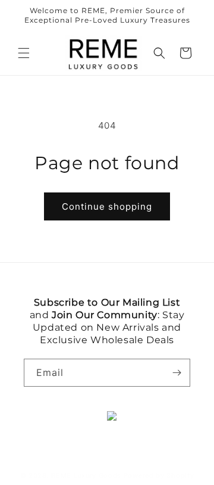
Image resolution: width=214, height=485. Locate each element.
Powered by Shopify (159, 475)
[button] (24, 53)
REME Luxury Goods (86, 475)
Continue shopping (107, 206)
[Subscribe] (176, 373)
